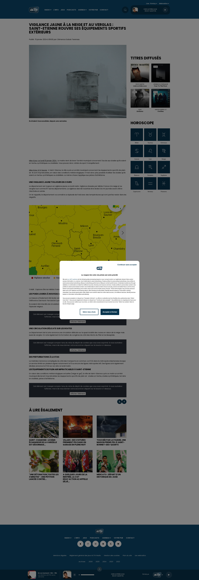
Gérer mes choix (89, 312)
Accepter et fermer (110, 312)
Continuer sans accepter (127, 264)
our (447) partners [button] (72, 279)
